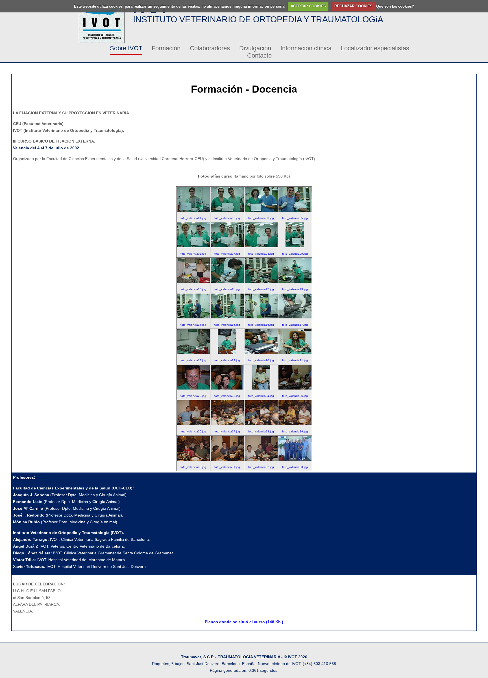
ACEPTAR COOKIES (308, 6)
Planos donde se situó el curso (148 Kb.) (244, 622)
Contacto (259, 55)
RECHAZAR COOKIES (353, 6)
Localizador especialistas (375, 48)
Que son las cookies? (395, 6)
